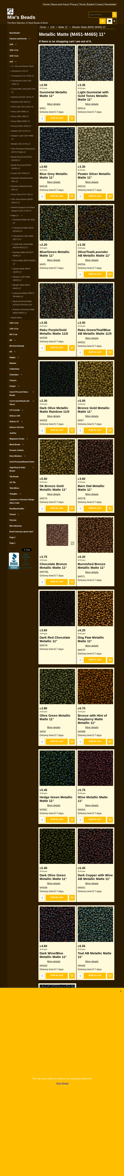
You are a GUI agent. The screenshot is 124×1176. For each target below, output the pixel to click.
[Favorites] (72, 118)
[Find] (114, 14)
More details (53, 104)
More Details (62, 1083)
